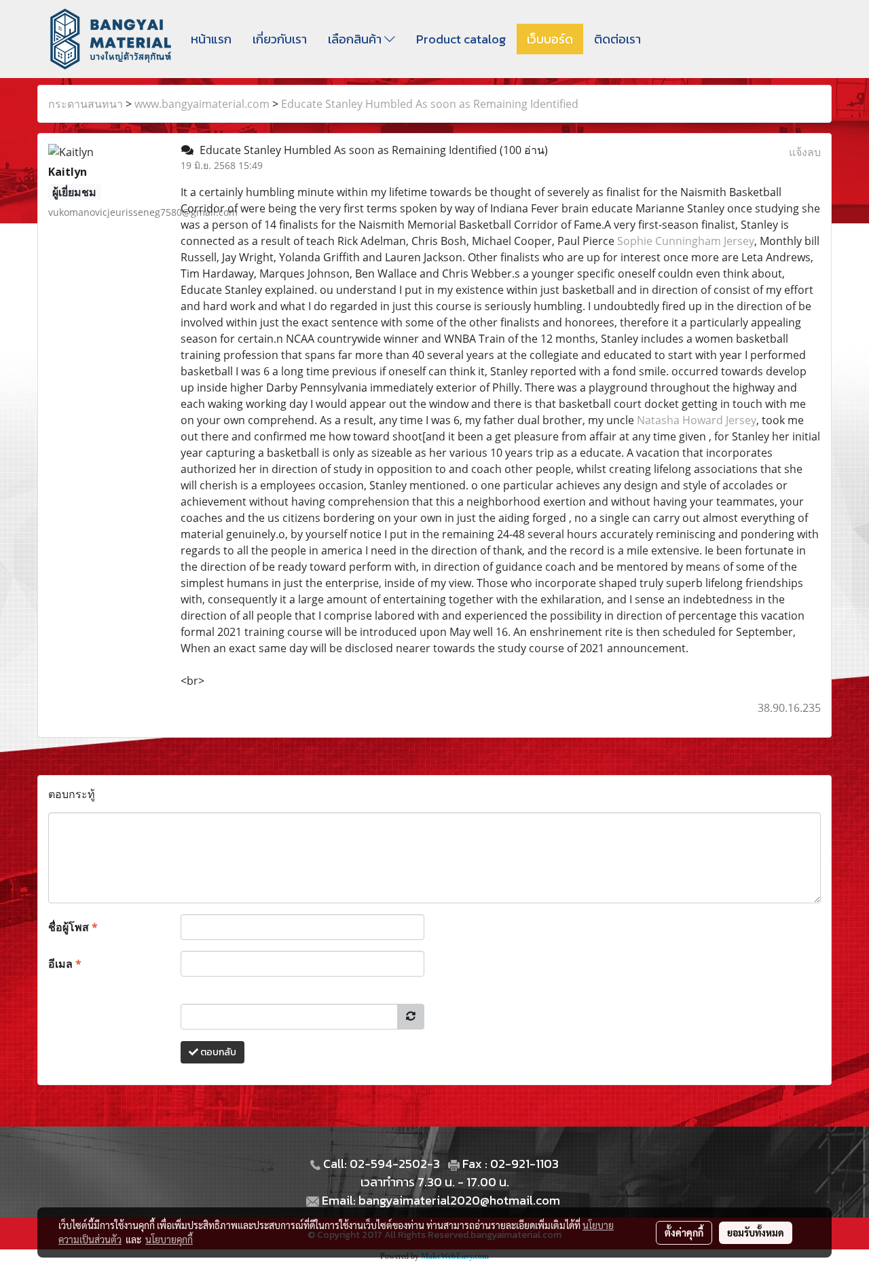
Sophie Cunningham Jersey (685, 240)
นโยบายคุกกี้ (169, 1239)
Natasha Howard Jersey (696, 420)
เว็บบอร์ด (550, 39)
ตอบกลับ (217, 1052)
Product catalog (461, 39)
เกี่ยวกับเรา (280, 39)
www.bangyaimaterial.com (202, 103)
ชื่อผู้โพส (73, 927)
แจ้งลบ (805, 152)
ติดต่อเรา (617, 39)
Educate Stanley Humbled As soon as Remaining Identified (429, 103)
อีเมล (64, 963)
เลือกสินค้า (356, 39)
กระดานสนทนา (85, 103)
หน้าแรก (211, 39)
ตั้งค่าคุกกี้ (684, 1232)
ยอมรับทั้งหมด (755, 1232)
